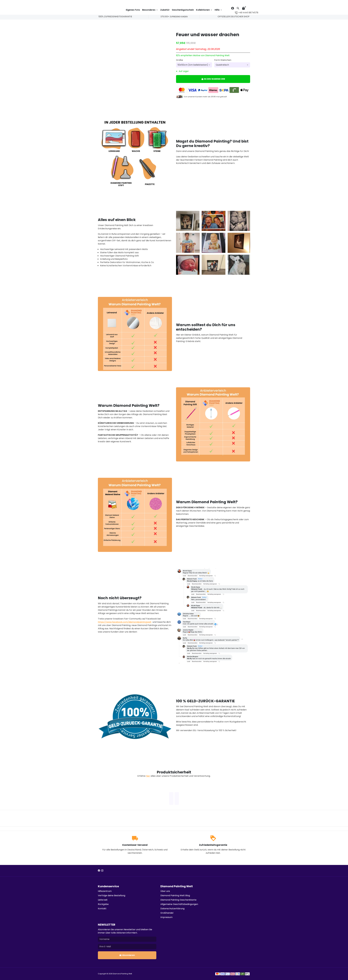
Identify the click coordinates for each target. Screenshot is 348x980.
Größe (179, 60)
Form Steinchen (222, 60)
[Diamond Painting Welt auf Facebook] (99, 870)
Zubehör (165, 9)
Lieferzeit (103, 899)
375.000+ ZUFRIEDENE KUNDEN (174, 16)
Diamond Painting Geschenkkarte (178, 899)
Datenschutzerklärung (172, 908)
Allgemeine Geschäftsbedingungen (179, 904)
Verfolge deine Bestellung (111, 895)
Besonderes (150, 9)
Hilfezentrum (105, 891)
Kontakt (102, 908)
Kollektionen (204, 9)
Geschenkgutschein (183, 9)
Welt (130, 974)
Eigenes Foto (133, 9)
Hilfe (218, 9)
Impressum (166, 917)
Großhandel (166, 912)
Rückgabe (103, 904)
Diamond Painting (120, 974)
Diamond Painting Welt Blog (175, 895)
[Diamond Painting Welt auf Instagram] (102, 870)
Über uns (165, 891)
